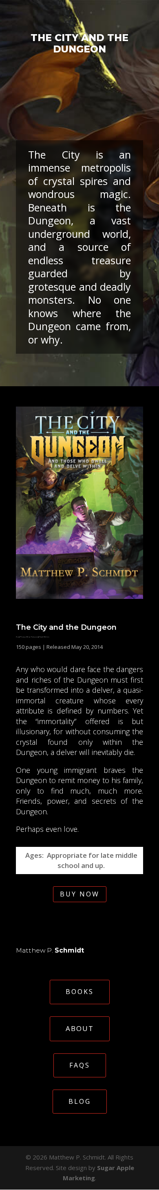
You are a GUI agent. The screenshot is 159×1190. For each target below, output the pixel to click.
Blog (79, 1101)
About (80, 1028)
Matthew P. (50, 950)
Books (80, 991)
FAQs (79, 1065)
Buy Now (79, 894)
